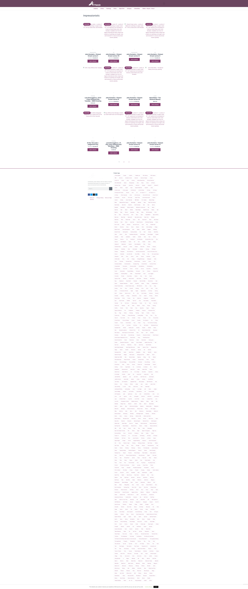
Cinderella (122, 254)
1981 (115, 177)
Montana (153, 413)
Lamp (129, 386)
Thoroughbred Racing (154, 538)
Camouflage (142, 234)
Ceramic (130, 244)
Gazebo (143, 327)
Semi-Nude (125, 501)
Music (157, 418)
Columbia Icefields (118, 263)
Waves (143, 563)
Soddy (145, 511)
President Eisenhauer (137, 467)
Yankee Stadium (118, 580)
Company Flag (136, 263)
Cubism (136, 276)
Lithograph (136, 396)
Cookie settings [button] (148, 586)
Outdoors (144, 440)
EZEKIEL (128, 300)
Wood (124, 575)
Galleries (96, 8)
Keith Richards (149, 381)
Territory (136, 533)
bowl (143, 224)
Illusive (155, 366)
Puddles (148, 470)
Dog (150, 285)
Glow (138, 332)
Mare (140, 403)
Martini (116, 406)
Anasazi (143, 185)
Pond (120, 462)
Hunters (154, 364)
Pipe (120, 457)
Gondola (152, 332)
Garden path (131, 327)
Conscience (125, 266)
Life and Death (151, 391)
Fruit (123, 325)
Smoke (141, 509)
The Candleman (124, 536)
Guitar (132, 342)
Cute (146, 276)
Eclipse (120, 293)
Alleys (142, 182)
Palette (156, 443)
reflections (146, 479)
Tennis (153, 531)
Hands (138, 347)
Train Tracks (136, 546)
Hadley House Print (148, 342)
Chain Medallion (137, 244)
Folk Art (116, 317)
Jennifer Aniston (118, 379)
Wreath (148, 578)
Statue (143, 519)
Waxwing (149, 563)
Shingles (147, 504)
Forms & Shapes (126, 320)
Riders (120, 484)
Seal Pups (152, 497)
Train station (129, 546)
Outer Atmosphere (152, 440)
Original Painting (136, 440)
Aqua (131, 187)
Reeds (133, 479)
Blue (139, 219)
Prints (115, 8)
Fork (149, 317)
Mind (126, 411)
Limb (140, 393)
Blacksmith (130, 217)
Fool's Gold (122, 317)
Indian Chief (144, 369)
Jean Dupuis (151, 376)
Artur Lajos (130, 197)
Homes (152, 359)
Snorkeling (152, 509)
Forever (144, 317)
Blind (122, 219)
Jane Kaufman (117, 376)
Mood (116, 416)
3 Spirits (130, 175)
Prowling (142, 470)
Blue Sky (116, 222)
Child (129, 249)
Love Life (116, 401)
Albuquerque (131, 182)
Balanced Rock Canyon (124, 202)
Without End (129, 573)
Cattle (149, 241)
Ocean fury (123, 435)
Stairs (138, 519)
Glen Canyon (117, 332)
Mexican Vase (140, 408)
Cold (128, 258)
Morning (131, 416)
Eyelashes (153, 298)
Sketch (126, 509)
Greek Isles (131, 339)
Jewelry (132, 379)
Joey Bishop (150, 379)
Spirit (135, 516)
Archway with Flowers (119, 192)
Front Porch (117, 325)
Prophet (136, 470)
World (138, 578)
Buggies (149, 229)
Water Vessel (130, 563)
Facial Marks (153, 300)
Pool (125, 462)
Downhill (131, 288)
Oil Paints (149, 435)
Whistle (143, 565)
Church (116, 254)
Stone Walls (152, 521)
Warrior (116, 560)
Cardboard (132, 239)
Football (133, 317)
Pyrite (127, 472)
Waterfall (156, 560)
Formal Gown (117, 320)
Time (149, 541)
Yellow (125, 580)
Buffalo (143, 229)
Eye (133, 298)
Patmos (139, 447)
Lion (158, 393)
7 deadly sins (137, 175)
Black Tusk (146, 217)
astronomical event (146, 197)
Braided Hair (153, 224)
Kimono (116, 384)
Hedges (125, 354)
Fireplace (137, 310)
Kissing (126, 384)
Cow (143, 271)
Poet (154, 460)
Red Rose (152, 477)
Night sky (154, 430)
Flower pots (117, 315)
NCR (120, 428)
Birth (132, 214)
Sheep (136, 504)
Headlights (138, 352)
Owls (120, 443)
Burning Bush (125, 231)
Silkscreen (148, 506)
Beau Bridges (138, 209)
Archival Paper (141, 190)
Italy (152, 374)
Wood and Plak (130, 575)
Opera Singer (117, 440)
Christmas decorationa (140, 251)
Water (127, 560)
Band (145, 202)
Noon (124, 433)
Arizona (127, 192)
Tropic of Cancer (118, 551)
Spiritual (145, 516)
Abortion (121, 177)
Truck (125, 551)
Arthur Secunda (124, 195)
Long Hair (130, 398)
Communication (127, 263)
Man (156, 401)
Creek (131, 273)
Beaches (116, 209)
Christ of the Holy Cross (152, 251)
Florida (148, 312)
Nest (134, 428)
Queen (151, 472)
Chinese (116, 251)
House (128, 364)
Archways (155, 190)
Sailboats (148, 492)
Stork (116, 524)
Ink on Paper (136, 371)
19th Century (152, 175)
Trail (153, 543)
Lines (153, 393)
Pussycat (122, 472)
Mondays (132, 413)
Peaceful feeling (123, 450)
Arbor (152, 187)
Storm (120, 524)
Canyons (122, 239)
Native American (144, 423)
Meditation (156, 406)
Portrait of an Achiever (124, 465)
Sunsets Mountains (118, 528)
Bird (115, 214)
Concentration (144, 263)
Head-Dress (131, 352)
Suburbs (122, 526)
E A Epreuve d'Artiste (124, 290)
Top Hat (124, 543)
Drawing (137, 288)
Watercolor (140, 560)
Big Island (132, 212)
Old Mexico (117, 438)
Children (141, 249)
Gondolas (116, 335)
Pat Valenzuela (146, 447)
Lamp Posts (135, 386)
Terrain (130, 533)
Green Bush (143, 339)
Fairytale (116, 303)
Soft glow (156, 511)
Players (130, 460)
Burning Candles (134, 231)
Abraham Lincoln (128, 177)
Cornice (136, 268)
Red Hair (133, 477)
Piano (116, 455)
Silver (158, 506)
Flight (143, 312)
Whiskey (137, 565)
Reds (122, 479)
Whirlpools (131, 565)
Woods (116, 578)
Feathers (123, 305)
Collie (155, 258)
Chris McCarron (130, 251)
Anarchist (137, 185)
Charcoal (125, 246)
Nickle (133, 430)
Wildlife (133, 568)
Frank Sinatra (128, 322)
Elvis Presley (144, 293)
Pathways (133, 447)
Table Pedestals (118, 531)
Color (116, 261)
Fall (121, 303)
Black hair (116, 217)
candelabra (128, 236)
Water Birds (133, 560)
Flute (151, 315)
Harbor (121, 349)
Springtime (132, 519)
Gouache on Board (146, 335)
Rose (142, 489)
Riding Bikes (127, 484)
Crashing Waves (124, 273)
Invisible (123, 374)
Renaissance (117, 482)
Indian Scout (117, 371)
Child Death (135, 249)
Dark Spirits (152, 278)
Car (127, 239)
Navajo (146, 425)
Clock (127, 256)
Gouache (138, 335)
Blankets (153, 217)
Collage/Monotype (140, 258)
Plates (125, 460)
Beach (153, 207)
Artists (102, 8)
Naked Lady (117, 423)
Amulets (124, 185)
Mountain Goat (126, 418)
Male (152, 401)
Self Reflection (117, 501)
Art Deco (116, 195)
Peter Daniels (144, 452)
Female (138, 305)
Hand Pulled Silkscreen (130, 347)
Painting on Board (141, 443)
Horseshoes (117, 364)
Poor (138, 462)
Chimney (147, 249)
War (138, 558)
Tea (129, 531)
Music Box (117, 420)
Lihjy (136, 393)
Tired (154, 541)
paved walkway (155, 447)
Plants (116, 460)
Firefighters (131, 310)
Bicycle (126, 212)
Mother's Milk (138, 416)
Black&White (148, 214)
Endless (122, 295)
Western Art (117, 565)
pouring (138, 465)
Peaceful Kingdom (132, 450)
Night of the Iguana (146, 430)
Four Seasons (145, 320)
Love (156, 398)
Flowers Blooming (131, 315)
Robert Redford (149, 484)
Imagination (117, 369)
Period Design (137, 452)
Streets (157, 524)
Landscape (147, 386)
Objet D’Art (121, 8)
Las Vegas (140, 389)
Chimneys (154, 249)
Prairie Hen (117, 467)
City (148, 254)
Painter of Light (126, 443)
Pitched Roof (126, 457)
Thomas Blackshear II (143, 538)
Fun (140, 325)
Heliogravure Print (140, 354)
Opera (154, 438)
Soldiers (116, 514)
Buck (133, 229)
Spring (126, 519)
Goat (142, 332)
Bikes (142, 212)
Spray (121, 519)
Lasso (134, 389)
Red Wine (128, 479)
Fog (155, 315)
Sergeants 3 (138, 501)
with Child (122, 573)
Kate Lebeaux (141, 381)
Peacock (140, 450)
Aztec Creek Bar (129, 199)
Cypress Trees (117, 278)
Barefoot (130, 204)
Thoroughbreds (118, 541)
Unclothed (151, 551)
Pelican (145, 450)
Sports (116, 519)
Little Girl (143, 396)
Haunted (149, 349)
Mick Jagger (153, 408)
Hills (149, 357)
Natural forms (134, 425)
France (121, 322)
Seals (116, 499)
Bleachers (116, 219)
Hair (155, 342)
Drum (147, 288)
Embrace (151, 293)
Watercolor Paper (148, 560)
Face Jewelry (146, 300)
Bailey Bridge (151, 199)
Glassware (155, 330)
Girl (139, 330)
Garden (124, 327)
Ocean (152, 433)
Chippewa (122, 251)
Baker (116, 202)
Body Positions (140, 222)
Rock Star (146, 487)
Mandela (116, 403)
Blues (150, 219)
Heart (144, 352)
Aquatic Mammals (138, 187)
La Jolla (124, 386)
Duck (152, 288)
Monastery (125, 413)
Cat (134, 241)
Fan (145, 303)
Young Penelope (138, 580)
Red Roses (117, 479)
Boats (126, 222)
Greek (125, 339)
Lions (116, 396)
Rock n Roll (134, 487)
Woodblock (138, 575)
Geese (155, 327)
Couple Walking (130, 271)
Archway (148, 190)
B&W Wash (137, 199)
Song (127, 514)
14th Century (145, 175)
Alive (138, 182)
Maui (126, 406)
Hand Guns (141, 344)
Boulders (128, 224)
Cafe (126, 234)
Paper (123, 445)
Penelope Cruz (117, 452)
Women (151, 573)
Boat (121, 222)
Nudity (147, 433)
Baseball (116, 207)
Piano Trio (121, 455)
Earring (156, 290)
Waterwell (138, 563)
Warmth (148, 558)
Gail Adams (146, 325)
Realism (116, 477)
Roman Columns (124, 489)
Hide (125, 357)
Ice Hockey (139, 366)
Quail (138, 472)
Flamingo (131, 312)
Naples (136, 423)
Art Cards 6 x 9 (152, 192)
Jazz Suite (136, 376)
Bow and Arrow (136, 224)
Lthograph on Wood (125, 401)
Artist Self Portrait (146, 195)
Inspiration (150, 371)
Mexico (146, 408)
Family (141, 303)
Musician (123, 420)
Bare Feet (124, 204)
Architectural (133, 190)
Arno (133, 192)
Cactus (121, 234)
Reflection (139, 479)
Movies (144, 418)
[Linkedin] (96, 195)
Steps (154, 519)
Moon (121, 416)
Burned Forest (117, 231)
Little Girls (149, 396)
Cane (145, 236)
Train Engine (121, 546)
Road (143, 484)
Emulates (116, 295)
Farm (150, 303)
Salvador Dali (122, 494)
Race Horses (129, 474)
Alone (147, 182)
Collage (133, 258)
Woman (145, 573)
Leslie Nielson (139, 391)
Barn (148, 204)
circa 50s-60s (129, 254)
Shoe (152, 504)
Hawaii (125, 352)
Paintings (108, 8)
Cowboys (116, 273)
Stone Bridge (132, 521)
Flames (125, 312)
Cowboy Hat (155, 271)
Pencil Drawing (152, 450)
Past (157, 445)
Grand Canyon (155, 335)
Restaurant (143, 482)
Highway (139, 357)
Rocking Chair (126, 487)
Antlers (121, 187)
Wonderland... (117, 575)
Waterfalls (117, 563)
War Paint (154, 558)
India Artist (132, 369)
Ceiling (154, 241)
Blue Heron (144, 219)
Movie (139, 418)
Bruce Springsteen (126, 229)
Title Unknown (117, 543)
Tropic (155, 548)
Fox (152, 320)
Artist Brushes (137, 195)
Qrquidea (133, 472)
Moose (126, 416)
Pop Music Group (151, 462)
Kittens (131, 384)
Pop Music (143, 462)
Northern (130, 433)
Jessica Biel (126, 379)
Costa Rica (148, 268)
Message (123, 408)
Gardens (138, 327)
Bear (121, 209)
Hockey (134, 359)
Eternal (156, 295)
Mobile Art (156, 411)
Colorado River (129, 261)
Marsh (145, 403)
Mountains (134, 418)
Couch (116, 271)
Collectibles (137, 8)
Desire (131, 283)
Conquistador (117, 266)
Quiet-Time (117, 474)
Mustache (129, 420)
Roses (147, 489)
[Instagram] (94, 195)
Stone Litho (139, 521)
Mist (136, 411)
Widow (123, 568)
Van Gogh (136, 553)
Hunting (116, 366)
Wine (134, 570)
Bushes (149, 231)
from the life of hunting (152, 322)
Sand (137, 494)
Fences (148, 305)
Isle (133, 374)
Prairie (151, 465)
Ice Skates (146, 366)
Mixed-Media (148, 411)
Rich (154, 482)
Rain (148, 474)
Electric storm (127, 293)
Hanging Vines (154, 347)
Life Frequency (117, 393)
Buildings (155, 229)
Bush (145, 231)
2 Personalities (117, 175)
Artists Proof (155, 195)
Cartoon (116, 241)
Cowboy (148, 271)
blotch (134, 219)
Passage (137, 445)
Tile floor (139, 541)
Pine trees (154, 455)
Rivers (138, 484)
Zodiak (145, 580)
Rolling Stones (153, 487)
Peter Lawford (153, 452)
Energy (128, 295)
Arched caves (117, 190)
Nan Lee (131, 423)
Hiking (144, 357)
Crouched (116, 276)
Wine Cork (139, 570)
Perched (130, 452)
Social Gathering (138, 511)
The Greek (132, 536)
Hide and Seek (132, 357)
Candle (134, 236)
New (139, 428)
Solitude (122, 514)
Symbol (130, 528)
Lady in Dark (152, 384)
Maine (147, 401)
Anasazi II (149, 185)
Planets (155, 457)
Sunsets (150, 526)
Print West (125, 470)
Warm (143, 558)
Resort (136, 482)
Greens (116, 342)
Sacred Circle (117, 492)
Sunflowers (139, 526)
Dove (126, 288)
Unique (157, 551)
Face (140, 300)
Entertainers (134, 295)
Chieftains (123, 249)
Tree (115, 548)
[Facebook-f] (89, 195)
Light (124, 393)
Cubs (141, 276)
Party (132, 445)
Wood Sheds (122, 578)
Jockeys (143, 379)
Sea (140, 497)
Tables (124, 531)
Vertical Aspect (153, 553)
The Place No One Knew (148, 536)
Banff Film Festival (152, 202)
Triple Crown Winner (141, 548)
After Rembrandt (118, 182)
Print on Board (117, 470)
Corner (131, 268)
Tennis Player (117, 533)
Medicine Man (149, 406)
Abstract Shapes (144, 177)
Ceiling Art (117, 244)
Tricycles (133, 548)
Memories (116, 408)
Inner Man (144, 371)
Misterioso (141, 411)
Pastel (116, 447)
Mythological (153, 420)
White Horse (117, 568)
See (137, 499)
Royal (152, 489)
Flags (120, 312)
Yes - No (130, 580)
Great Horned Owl (118, 339)
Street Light (143, 524)
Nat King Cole (117, 425)
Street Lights (150, 524)
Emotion (156, 293)
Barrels (153, 204)
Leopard (124, 391)
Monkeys (147, 413)
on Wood (149, 438)
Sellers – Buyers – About (148, 8)
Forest (139, 317)
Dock (146, 285)
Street (137, 524)
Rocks (140, 487)
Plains (150, 457)
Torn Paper (142, 543)
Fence (143, 305)
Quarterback (144, 472)
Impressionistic (125, 369)
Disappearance (155, 283)
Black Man (123, 217)
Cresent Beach (138, 273)
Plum (141, 460)
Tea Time (134, 531)
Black (142, 214)
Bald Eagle (133, 202)
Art (137, 192)
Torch (136, 543)
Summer (128, 526)
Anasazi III (156, 185)
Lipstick (125, 396)
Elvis (138, 293)
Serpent (151, 501)
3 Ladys (124, 175)
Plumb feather (147, 460)
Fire (125, 310)
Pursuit (116, 472)
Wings (153, 570)
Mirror (131, 411)
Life (145, 391)
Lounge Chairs (150, 398)
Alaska (125, 182)
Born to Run (117, 224)
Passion (143, 445)
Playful (136, 460)
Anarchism (131, 185)
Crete (144, 273)
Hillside (154, 357)
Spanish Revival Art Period (152, 514)
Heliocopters (131, 354)
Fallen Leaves (134, 303)
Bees (121, 212)
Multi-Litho (151, 418)
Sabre (157, 489)
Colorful (144, 261)
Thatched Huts (154, 533)
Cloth (137, 256)
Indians (151, 369)
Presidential (146, 467)
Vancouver (129, 553)
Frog (144, 322)
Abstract (136, 177)
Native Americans (153, 423)
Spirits (140, 516)
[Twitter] (91, 195)
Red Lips (139, 477)
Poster (133, 465)
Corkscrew (125, 268)
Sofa (151, 511)
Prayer (123, 467)
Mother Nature (117, 418)
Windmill (116, 570)
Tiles (144, 541)
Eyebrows (139, 298)
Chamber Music (118, 246)
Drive (142, 288)
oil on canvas (134, 435)
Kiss (121, 384)
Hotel (123, 364)
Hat (144, 349)
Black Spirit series (138, 217)
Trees (120, 548)
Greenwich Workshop (124, 342)
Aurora (154, 197)
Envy (140, 295)
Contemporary (117, 268)
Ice (133, 366)
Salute (116, 494)
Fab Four (134, 300)
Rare (152, 474)
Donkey (116, 288)
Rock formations (118, 487)
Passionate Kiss (151, 445)
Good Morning (131, 335)
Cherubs (154, 246)
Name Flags (124, 423)
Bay (148, 207)
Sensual (131, 501)
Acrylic (151, 177)
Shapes (130, 504)
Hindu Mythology (118, 359)
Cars (157, 239)
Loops (143, 398)
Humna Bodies (147, 364)
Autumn (116, 199)
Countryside (122, 271)
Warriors (121, 560)
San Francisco (144, 494)
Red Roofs (145, 477)
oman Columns (136, 438)
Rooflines (131, 489)
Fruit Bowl (129, 325)
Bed (157, 209)
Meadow (142, 406)
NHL (128, 430)
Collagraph (149, 258)
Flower (153, 312)
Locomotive (156, 396)
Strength (116, 526)
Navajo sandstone (153, 425)
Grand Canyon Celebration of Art (121, 337)
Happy (116, 349)
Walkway (133, 558)
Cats (139, 241)
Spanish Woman (118, 516)
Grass (139, 337)
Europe (129, 298)
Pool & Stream (131, 462)
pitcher (133, 457)
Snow (116, 511)
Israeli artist (146, 374)
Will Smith (139, 568)
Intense (156, 371)
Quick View (93, 46)
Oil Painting (142, 435)
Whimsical (124, 565)
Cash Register (123, 241)
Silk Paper (141, 506)
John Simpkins (124, 381)
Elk (133, 293)
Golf (147, 332)
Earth (116, 293)
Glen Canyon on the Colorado (128, 332)
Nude (142, 433)
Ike (150, 366)
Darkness (145, 278)
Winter (116, 573)
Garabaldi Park (117, 327)
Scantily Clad (128, 497)
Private (131, 470)
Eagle (132, 290)
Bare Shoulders (137, 204)
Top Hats (130, 543)
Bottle (123, 224)
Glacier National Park (146, 330)
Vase (142, 553)
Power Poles (145, 465)
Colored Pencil (137, 261)
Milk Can (121, 411)
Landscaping (127, 389)
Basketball (123, 207)
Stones (146, 521)
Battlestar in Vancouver (140, 207)
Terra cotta (124, 533)
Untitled (116, 553)
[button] (164, 3)
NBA (115, 428)
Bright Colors (117, 229)
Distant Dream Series (119, 285)
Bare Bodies (117, 204)
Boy (147, 224)
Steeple (148, 519)
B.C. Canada (144, 199)
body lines (132, 222)
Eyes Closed (121, 300)
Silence (135, 506)
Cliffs (122, 256)
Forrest (133, 320)
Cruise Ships (129, 276)
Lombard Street (122, 398)
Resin (132, 482)
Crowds (122, 276)
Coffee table (117, 258)
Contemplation (150, 266)
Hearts (155, 352)
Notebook (136, 433)
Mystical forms (146, 420)
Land (141, 386)
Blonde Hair (128, 219)
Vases (146, 553)
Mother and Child (147, 416)
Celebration (123, 244)
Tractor (148, 543)
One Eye (142, 438)
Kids (156, 381)
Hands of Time (145, 347)
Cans (149, 236)
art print (123, 197)
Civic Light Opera (155, 254)
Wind (145, 568)
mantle (135, 403)
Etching (150, 295)
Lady (142, 384)
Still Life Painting (123, 521)
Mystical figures (137, 420)
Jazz (130, 376)
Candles (139, 236)
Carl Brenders (140, 239)
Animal (116, 187)
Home (147, 359)
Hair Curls (116, 344)
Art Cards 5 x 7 (143, 192)
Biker (138, 212)
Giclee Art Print (132, 330)
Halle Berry (129, 344)
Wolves (139, 573)
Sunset (145, 526)
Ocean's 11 (117, 435)
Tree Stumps (126, 548)
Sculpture (135, 497)
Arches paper (125, 190)
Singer (116, 509)
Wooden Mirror (152, 575)
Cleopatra (116, 256)
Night (138, 430)
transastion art (153, 546)
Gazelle (149, 327)
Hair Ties (123, 344)
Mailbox (142, 401)
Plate (121, 460)
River (133, 484)
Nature (140, 425)
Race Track (136, 474)
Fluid (147, 315)
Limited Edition (147, 393)
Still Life (116, 521)
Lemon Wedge (117, 391)
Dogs (155, 285)
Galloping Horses (154, 325)
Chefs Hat (142, 246)
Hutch (121, 366)
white (154, 565)
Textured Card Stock (145, 533)
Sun (133, 526)
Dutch (116, 290)
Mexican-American (131, 408)
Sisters (121, 509)
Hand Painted (148, 344)
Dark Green (139, 278)
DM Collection (139, 285)
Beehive (116, 212)
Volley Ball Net (117, 558)
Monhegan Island (139, 413)
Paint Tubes (150, 443)
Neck (125, 428)
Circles (143, 254)
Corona (142, 268)
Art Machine (117, 197)
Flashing (137, 312)
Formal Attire (155, 317)
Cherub (148, 246)
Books (157, 222)
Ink (131, 371)
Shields (141, 504)
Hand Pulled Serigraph (119, 347)
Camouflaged (150, 234)
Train (116, 546)
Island (129, 374)
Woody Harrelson (131, 578)
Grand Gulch (132, 337)
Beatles (131, 209)
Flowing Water (140, 315)
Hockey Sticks (141, 359)
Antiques (129, 8)
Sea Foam (146, 497)
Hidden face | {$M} (118, 357)
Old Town (123, 438)
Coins (123, 258)
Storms (126, 524)
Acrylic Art (117, 180)
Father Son (117, 305)
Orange (123, 440)
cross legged (150, 273)
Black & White (155, 214)
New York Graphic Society (120, 430)
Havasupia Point (118, 352)
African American (150, 180)
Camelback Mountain (133, 234)
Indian (138, 369)
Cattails (143, 241)
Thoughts (125, 541)
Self (148, 499)
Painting (133, 443)
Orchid (129, 440)
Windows (128, 570)
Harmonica (133, 349)
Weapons (155, 563)
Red (121, 477)
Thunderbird (132, 541)
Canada (156, 234)
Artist (131, 195)
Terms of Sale (108, 197)
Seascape (132, 499)
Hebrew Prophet (118, 354)
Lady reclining (117, 386)
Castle (130, 241)
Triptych (149, 548)
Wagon (127, 558)
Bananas (139, 202)
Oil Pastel (155, 435)
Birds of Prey (126, 214)
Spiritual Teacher (153, 516)
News (144, 428)
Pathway (127, 447)
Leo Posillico (131, 391)
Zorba (150, 580)
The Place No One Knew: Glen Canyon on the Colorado (125, 538)
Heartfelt (149, 352)
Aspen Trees (137, 197)
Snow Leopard (130, 511)
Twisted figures (138, 551)
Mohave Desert (118, 413)
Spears (130, 516)
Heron (153, 354)
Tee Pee (140, 531)
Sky (131, 509)
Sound (132, 514)
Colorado (121, 261)
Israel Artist (139, 374)
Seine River (143, 499)
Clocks (132, 256)
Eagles (137, 290)
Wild (128, 568)
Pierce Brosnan (142, 455)
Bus (140, 231)
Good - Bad (123, 335)
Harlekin (126, 349)
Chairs (149, 244)
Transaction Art (145, 546)
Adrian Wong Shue (140, 180)
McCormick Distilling (134, 406)
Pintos (116, 457)
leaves (150, 389)
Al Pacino (153, 182)
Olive (129, 438)
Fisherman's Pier (151, 310)
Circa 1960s (137, 254)
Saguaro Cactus (135, 492)
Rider (116, 484)
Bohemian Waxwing (149, 222)
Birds (120, 214)
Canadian (116, 236)
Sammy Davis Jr (131, 494)
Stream (131, 524)
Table (142, 528)
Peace (116, 450)
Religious (152, 479)
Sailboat (142, 492)
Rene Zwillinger (125, 482)
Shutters (122, 506)
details (142, 283)
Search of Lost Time (123, 499)
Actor (128, 180)
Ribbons (149, 482)
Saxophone (151, 494)
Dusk (156, 288)
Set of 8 (156, 501)
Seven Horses (117, 504)
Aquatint (146, 187)
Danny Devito (131, 278)
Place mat (144, 457)
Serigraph (145, 501)
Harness (139, 349)
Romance (116, 489)
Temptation (147, 531)
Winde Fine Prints (152, 568)
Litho (130, 396)
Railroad (143, 474)
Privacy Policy (100, 197)
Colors (149, 261)
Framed (116, 322)
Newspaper (149, 428)
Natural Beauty (125, 425)
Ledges (155, 389)
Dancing (124, 278)
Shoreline (116, 506)
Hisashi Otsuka (127, 359)
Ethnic (123, 298)
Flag (115, 312)
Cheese (136, 246)
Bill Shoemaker (149, 212)
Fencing (154, 305)
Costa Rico (155, 268)
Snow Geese (121, 511)
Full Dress (135, 325)
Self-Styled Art (155, 499)
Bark (144, 204)
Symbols (136, 528)
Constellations (141, 266)
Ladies (136, 384)
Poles (116, 462)
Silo (153, 506)
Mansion (129, 403)
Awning (121, 199)
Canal (122, 236)
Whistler (148, 565)
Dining (148, 283)
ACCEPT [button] (156, 586)
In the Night (117, 374)
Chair (144, 244)
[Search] (110, 188)
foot (128, 317)
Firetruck (144, 310)
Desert (116, 283)
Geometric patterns (123, 330)
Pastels (121, 447)
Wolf (135, 573)
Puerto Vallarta (156, 470)
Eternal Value (117, 298)
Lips (120, 396)
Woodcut (145, 575)
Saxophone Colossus (119, 497)
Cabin (116, 234)
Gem (115, 330)
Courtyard (138, 271)
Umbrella (145, 551)
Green (137, 339)
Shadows (124, 504)
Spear (125, 516)
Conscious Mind (133, 266)
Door (121, 288)
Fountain (138, 320)
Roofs (137, 489)
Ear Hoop (150, 290)
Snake (147, 509)
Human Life (140, 364)
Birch (156, 212)
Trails (158, 543)
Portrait (116, 465)
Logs (116, 398)
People (124, 452)
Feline (133, 305)
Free (134, 322)
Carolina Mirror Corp (149, 239)
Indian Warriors (125, 371)
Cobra (154, 256)
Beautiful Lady (146, 209)
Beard (126, 209)
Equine (145, 295)
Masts (121, 406)
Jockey (138, 379)
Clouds (142, 256)
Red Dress (127, 477)
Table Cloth (148, 528)
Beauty (153, 209)
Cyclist (150, 276)
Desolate (137, 283)
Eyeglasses (146, 298)
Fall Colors (127, 303)
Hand (135, 344)
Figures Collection (118, 310)
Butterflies (156, 231)
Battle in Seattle (130, 207)
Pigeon (148, 455)
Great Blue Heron (146, 337)
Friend (139, 322)
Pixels (138, 457)
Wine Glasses (146, 570)
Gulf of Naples (139, 342)
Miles (116, 411)
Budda (138, 229)
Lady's (146, 384)
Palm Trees (117, 445)
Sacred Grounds (126, 492)
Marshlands (151, 403)
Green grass (151, 339)
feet (128, 305)
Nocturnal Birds (118, 433)
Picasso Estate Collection (131, 455)
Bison (137, 214)
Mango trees (123, 403)
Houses (133, 364)
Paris (128, 445)
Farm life (155, 303)
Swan (126, 528)
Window (122, 570)
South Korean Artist (140, 514)
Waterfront (123, 563)
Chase (131, 246)
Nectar (129, 428)
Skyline (136, 509)
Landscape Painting (118, 389)
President (128, 467)
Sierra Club (129, 506)
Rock (156, 484)
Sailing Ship (155, 492)
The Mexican (139, 536)
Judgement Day (133, 381)
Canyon (116, 239)
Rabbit (123, 474)
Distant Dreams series (130, 285)
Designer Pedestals (123, 283)
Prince (152, 467)
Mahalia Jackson (134, 401)
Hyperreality (127, 366)
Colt (154, 261)
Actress (133, 180)
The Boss (116, 536)
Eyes (116, 300)
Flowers (123, 315)
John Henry (117, 381)
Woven (143, 578)
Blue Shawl (156, 219)
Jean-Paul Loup (143, 376)
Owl (115, 443)
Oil (128, 435)
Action (122, 180)
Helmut (148, 354)
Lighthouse (130, 393)
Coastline (148, 256)
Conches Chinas (153, 263)
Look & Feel (137, 398)
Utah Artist (122, 553)
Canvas (154, 236)
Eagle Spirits (143, 290)
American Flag (117, 185)
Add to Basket (134, 59)
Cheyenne (116, 249)
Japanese (124, 376)
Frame (156, 320)
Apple (126, 187)
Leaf (145, 389)
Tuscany (130, 551)
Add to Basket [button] (92, 61)
